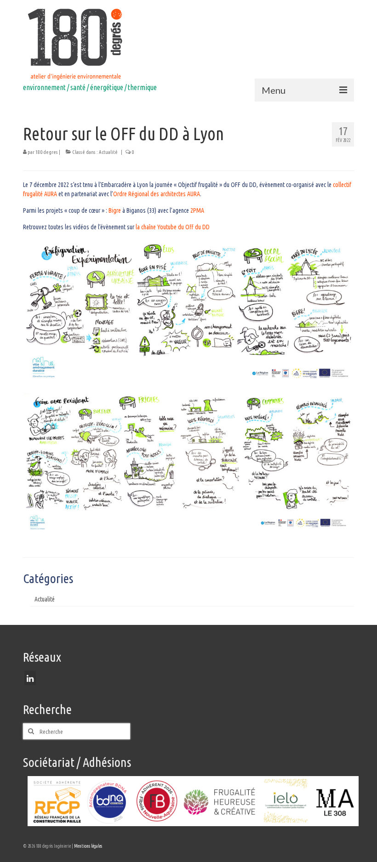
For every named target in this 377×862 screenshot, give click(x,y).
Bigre (115, 210)
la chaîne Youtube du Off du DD (173, 227)
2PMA (197, 210)
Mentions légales (88, 846)
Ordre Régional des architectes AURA (156, 194)
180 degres (46, 152)
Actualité (108, 152)
